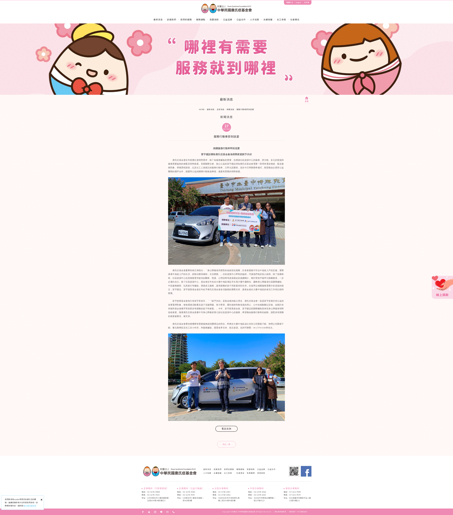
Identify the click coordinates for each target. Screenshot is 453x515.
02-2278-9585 (189, 492)
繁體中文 (289, 2)
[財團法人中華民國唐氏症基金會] (226, 8)
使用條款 (261, 473)
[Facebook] (143, 512)
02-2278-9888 (153, 492)
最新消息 (158, 19)
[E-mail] (167, 512)
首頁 (307, 101)
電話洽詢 (226, 429)
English (298, 2)
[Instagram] (155, 512)
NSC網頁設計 (302, 512)
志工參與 (281, 19)
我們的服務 (186, 19)
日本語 (306, 2)
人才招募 (254, 19)
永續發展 (268, 19)
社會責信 (295, 19)
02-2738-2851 (224, 492)
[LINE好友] (161, 512)
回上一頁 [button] (226, 444)
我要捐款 (214, 19)
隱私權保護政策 (29, 506)
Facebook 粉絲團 (306, 471)
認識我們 (171, 19)
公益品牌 (261, 469)
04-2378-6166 (260, 492)
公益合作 (241, 19)
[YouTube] (149, 512)
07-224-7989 (295, 492)
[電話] (173, 512)
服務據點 (200, 19)
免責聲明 (251, 473)
